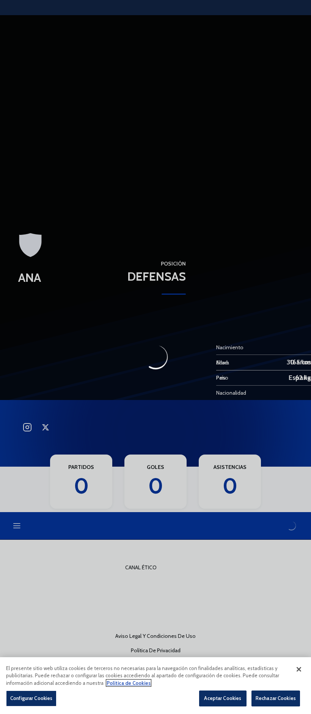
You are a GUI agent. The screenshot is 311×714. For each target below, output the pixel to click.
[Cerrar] (299, 669)
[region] (155, 685)
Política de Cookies (129, 683)
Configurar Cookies (31, 698)
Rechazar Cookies (276, 698)
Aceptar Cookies (222, 698)
